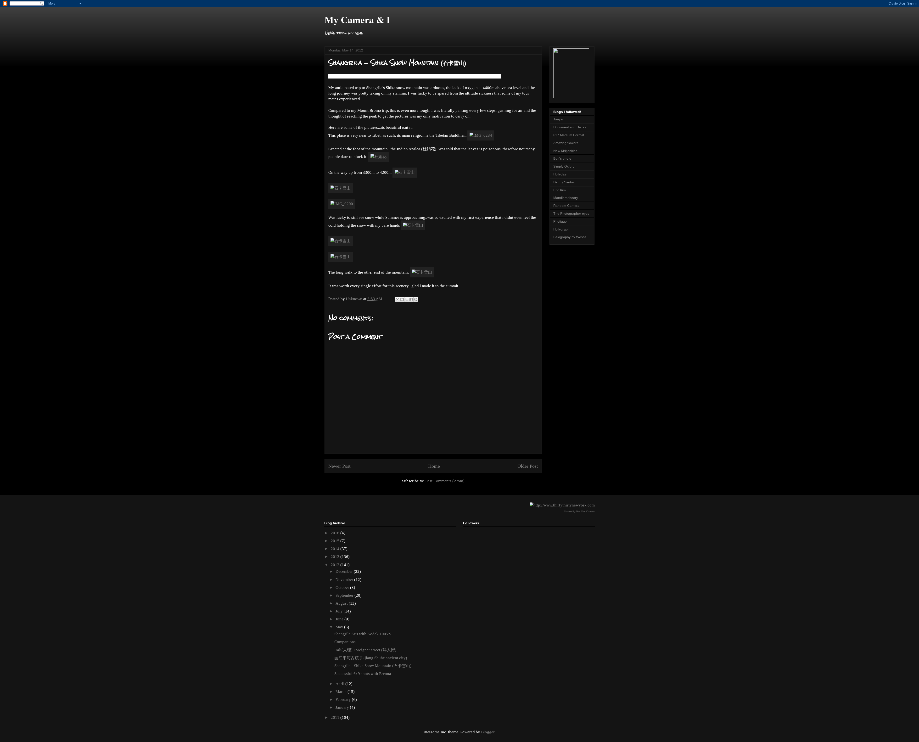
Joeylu (558, 119)
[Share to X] (406, 299)
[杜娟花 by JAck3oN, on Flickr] (378, 156)
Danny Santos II (565, 182)
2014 (335, 548)
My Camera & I (357, 19)
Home (434, 466)
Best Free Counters (585, 511)
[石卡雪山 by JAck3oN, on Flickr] (404, 172)
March (341, 691)
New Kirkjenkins (565, 151)
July (340, 611)
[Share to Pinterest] (415, 299)
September (345, 595)
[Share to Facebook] (411, 299)
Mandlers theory (565, 198)
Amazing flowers (565, 143)
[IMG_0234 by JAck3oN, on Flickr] (480, 135)
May (340, 627)
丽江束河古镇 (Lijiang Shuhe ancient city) (370, 658)
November (345, 579)
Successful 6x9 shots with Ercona (362, 673)
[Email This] (397, 299)
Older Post (527, 466)
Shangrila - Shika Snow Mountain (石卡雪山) (372, 665)
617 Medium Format (568, 135)
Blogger (487, 732)
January (343, 707)
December (345, 571)
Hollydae (559, 174)
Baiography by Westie (569, 237)
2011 (335, 717)
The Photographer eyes (571, 213)
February (344, 699)
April (340, 683)
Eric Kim (559, 190)
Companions (345, 642)
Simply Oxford (564, 166)
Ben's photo (562, 158)
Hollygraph (561, 229)
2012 (335, 564)
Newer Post (339, 466)
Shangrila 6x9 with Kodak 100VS (362, 634)
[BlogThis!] (402, 299)
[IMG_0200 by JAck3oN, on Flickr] (341, 204)
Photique (560, 221)
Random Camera (566, 206)
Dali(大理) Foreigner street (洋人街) (365, 650)
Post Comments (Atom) (445, 481)
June (340, 619)
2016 (335, 533)
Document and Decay (569, 127)
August (342, 603)
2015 (335, 541)
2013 (335, 556)
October (343, 587)
